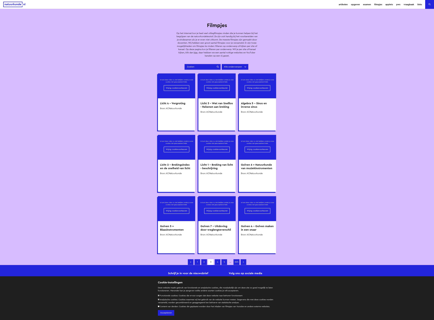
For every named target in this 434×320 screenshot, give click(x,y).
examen (367, 4)
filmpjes (378, 4)
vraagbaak (409, 4)
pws (398, 4)
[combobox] (236, 67)
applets (389, 4)
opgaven (355, 4)
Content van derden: (215, 306)
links (419, 4)
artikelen (343, 4)
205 (236, 262)
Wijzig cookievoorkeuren (176, 88)
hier (195, 53)
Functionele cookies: (201, 296)
